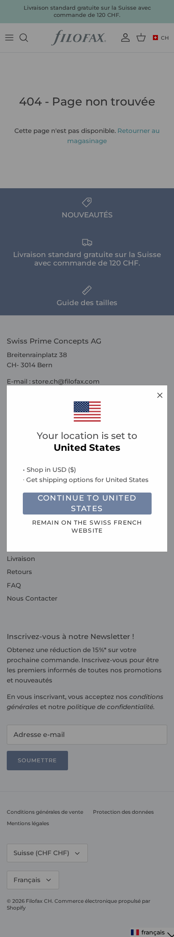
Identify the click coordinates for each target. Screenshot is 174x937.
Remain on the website (87, 526)
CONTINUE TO (87, 503)
